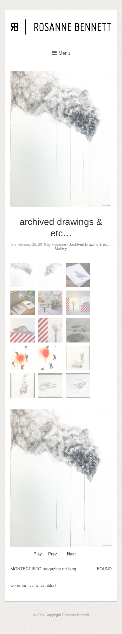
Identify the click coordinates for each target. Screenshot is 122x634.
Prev (52, 554)
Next (71, 554)
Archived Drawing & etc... (90, 244)
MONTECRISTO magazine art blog (43, 568)
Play (38, 554)
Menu (64, 53)
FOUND (104, 568)
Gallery (61, 248)
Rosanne (59, 244)
